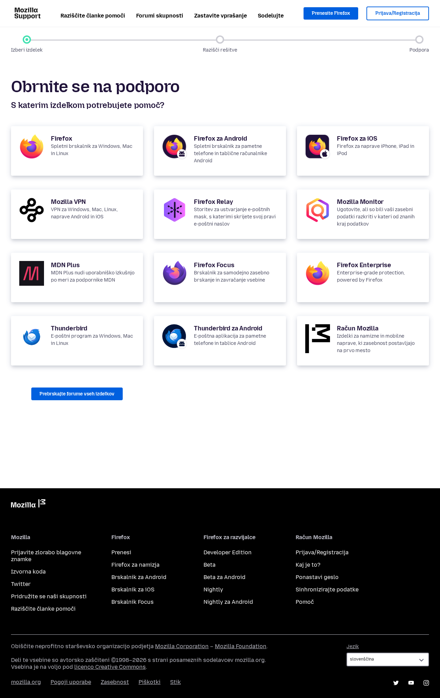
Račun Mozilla (357, 328)
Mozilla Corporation (182, 646)
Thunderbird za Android (228, 328)
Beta (210, 564)
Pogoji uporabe (71, 682)
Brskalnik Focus (132, 602)
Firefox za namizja (135, 564)
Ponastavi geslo (317, 577)
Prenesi (121, 552)
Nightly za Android (228, 602)
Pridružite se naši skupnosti (49, 596)
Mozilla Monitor (360, 202)
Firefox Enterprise (364, 265)
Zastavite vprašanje (220, 15)
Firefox (61, 138)
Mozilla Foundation (240, 646)
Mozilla (28, 504)
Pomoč (305, 602)
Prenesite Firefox (331, 13)
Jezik (352, 647)
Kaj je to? (308, 564)
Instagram (426, 683)
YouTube (411, 683)
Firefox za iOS (357, 138)
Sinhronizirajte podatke (327, 589)
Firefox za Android (220, 138)
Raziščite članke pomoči (92, 15)
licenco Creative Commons (110, 667)
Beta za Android (224, 577)
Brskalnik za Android (138, 577)
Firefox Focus (214, 265)
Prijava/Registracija (397, 13)
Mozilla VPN (68, 202)
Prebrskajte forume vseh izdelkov (77, 394)
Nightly (213, 589)
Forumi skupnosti (159, 15)
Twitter (21, 584)
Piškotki (150, 682)
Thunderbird (69, 328)
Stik (175, 682)
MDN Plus (65, 265)
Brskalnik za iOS (132, 589)
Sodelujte (271, 15)
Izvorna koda (28, 571)
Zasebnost (115, 682)
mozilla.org (26, 682)
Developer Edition (228, 552)
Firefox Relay (213, 202)
